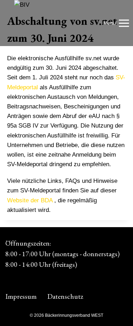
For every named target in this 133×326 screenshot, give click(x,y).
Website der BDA (29, 200)
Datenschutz (65, 296)
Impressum (21, 296)
